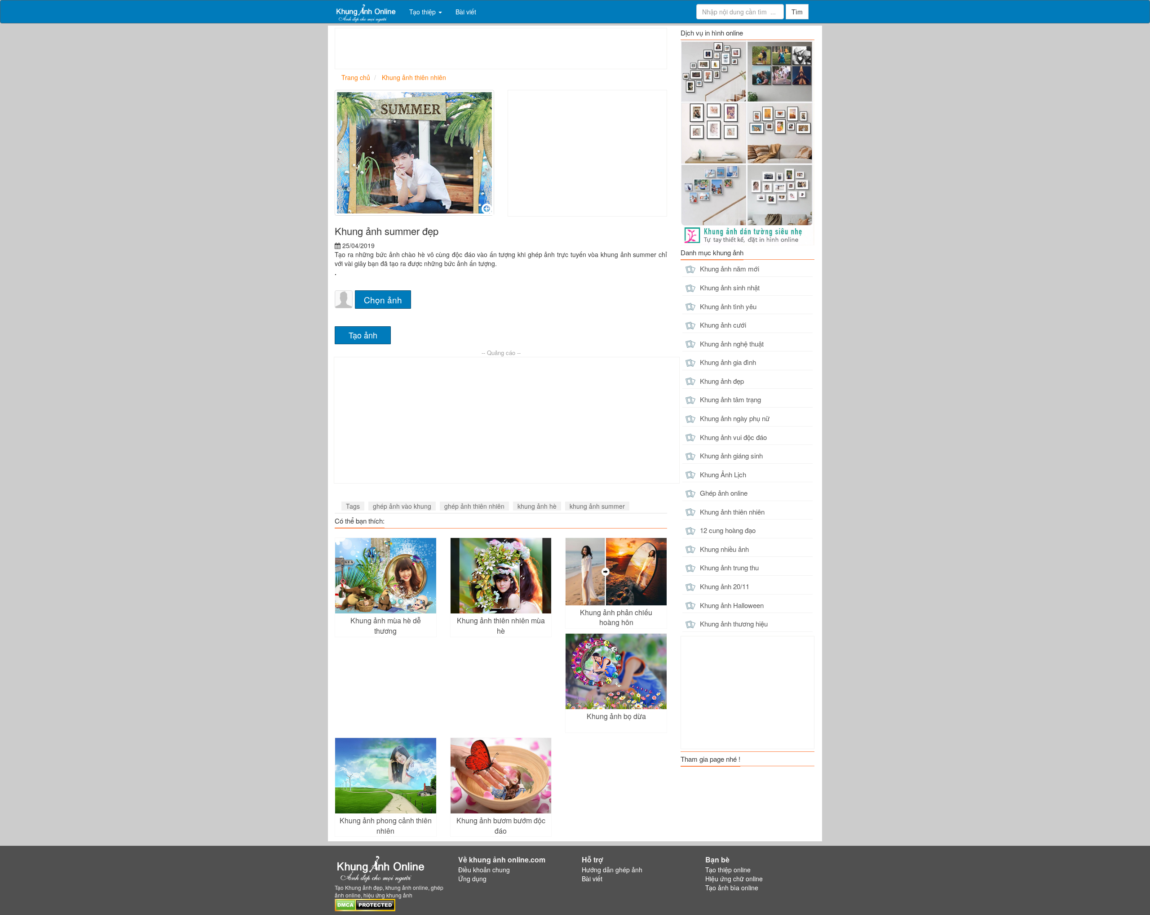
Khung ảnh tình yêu (727, 306)
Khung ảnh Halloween (731, 605)
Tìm (797, 11)
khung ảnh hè (537, 506)
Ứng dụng (472, 878)
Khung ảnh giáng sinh (730, 455)
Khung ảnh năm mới (728, 268)
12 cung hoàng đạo (727, 530)
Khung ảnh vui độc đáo (732, 437)
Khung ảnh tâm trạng (729, 399)
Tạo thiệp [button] (423, 11)
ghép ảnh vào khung (402, 506)
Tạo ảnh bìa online (731, 887)
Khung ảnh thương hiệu (733, 623)
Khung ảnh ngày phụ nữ (734, 418)
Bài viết (466, 11)
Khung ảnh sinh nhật (729, 287)
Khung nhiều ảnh (723, 549)
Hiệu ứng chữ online (734, 878)
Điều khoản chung (484, 869)
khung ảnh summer (597, 506)
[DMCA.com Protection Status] (365, 903)
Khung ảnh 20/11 (723, 586)
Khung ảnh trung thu (728, 567)
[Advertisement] (498, 48)
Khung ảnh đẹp (721, 381)
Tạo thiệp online (728, 869)
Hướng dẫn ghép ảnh (612, 869)
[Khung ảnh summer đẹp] (414, 153)
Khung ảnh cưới (722, 324)
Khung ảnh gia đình (727, 362)
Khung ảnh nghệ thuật (731, 343)
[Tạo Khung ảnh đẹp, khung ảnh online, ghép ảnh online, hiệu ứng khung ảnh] (365, 11)
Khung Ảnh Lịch (722, 474)
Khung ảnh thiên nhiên (731, 511)
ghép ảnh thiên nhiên (474, 506)
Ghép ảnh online (723, 492)
